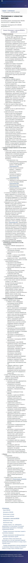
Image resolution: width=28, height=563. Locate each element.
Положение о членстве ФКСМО (11, 518)
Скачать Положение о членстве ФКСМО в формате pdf (14, 31)
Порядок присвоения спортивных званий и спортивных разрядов (14, 532)
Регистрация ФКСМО (8, 516)
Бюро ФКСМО (6, 510)
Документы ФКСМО (8, 512)
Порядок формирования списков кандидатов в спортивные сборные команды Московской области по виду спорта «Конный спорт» (14, 547)
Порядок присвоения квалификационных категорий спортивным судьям (13, 535)
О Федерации (5, 508)
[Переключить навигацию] (25, 5)
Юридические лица (8, 520)
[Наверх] (26, 561)
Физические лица (7, 522)
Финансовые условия (8, 514)
